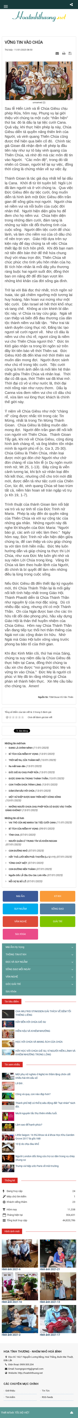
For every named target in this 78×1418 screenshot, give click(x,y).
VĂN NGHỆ (20, 921)
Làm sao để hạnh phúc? (28, 1124)
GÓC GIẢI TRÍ (13, 984)
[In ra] (64, 53)
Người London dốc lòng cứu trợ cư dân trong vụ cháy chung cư (45, 1158)
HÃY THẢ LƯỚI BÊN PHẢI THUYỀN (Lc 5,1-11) (32, 856)
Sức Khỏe (20, 934)
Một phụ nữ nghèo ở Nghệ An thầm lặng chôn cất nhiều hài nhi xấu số (43, 1076)
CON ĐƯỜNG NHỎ (18, 850)
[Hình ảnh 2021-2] (20, 1319)
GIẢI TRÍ (57, 921)
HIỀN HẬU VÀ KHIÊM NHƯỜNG (32, 1031)
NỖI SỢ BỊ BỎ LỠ (17, 881)
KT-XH (57, 896)
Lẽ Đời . (19, 1083)
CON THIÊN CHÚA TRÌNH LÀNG (25, 784)
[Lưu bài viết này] (70, 53)
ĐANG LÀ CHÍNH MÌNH (20, 747)
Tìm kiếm (10, 1397)
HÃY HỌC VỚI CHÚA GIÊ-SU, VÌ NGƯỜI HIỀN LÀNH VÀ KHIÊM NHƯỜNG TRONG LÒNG (45, 1052)
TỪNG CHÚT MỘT (18, 863)
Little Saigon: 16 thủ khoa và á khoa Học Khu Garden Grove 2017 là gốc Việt (44, 1136)
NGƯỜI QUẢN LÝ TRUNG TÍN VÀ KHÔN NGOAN (33, 841)
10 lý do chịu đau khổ (27, 1144)
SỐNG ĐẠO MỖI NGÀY (18, 969)
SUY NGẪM (20, 908)
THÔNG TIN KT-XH (16, 954)
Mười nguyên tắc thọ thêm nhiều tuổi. (36, 1113)
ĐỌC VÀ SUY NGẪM (16, 961)
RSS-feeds (47, 1397)
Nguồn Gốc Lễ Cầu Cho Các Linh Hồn (27, 875)
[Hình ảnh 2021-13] (58, 1286)
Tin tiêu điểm (12, 1001)
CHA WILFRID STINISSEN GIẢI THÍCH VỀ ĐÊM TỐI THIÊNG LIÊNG (43, 1013)
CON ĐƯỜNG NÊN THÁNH (22, 869)
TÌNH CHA (14, 834)
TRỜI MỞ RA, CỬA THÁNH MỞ (24, 760)
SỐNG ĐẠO (57, 908)
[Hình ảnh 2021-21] (58, 1253)
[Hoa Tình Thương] (39, 16)
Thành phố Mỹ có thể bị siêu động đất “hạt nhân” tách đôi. (45, 1105)
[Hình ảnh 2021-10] (20, 1286)
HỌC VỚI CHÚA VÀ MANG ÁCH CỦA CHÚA (39, 1041)
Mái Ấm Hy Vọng (15, 947)
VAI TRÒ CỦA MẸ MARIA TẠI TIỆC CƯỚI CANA (32, 822)
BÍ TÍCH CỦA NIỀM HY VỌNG (23, 754)
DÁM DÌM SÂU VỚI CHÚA (21, 790)
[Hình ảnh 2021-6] (20, 1253)
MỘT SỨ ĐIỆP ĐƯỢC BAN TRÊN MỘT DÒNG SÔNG (35, 797)
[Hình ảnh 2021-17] (58, 1319)
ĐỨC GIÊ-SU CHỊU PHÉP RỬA (23, 772)
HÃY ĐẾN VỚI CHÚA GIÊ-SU (30, 1021)
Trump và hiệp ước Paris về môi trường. (37, 1166)
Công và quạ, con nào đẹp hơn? (33, 1094)
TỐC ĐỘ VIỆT (22, 1412)
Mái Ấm (20, 896)
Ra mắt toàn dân (17, 766)
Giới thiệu (10, 1390)
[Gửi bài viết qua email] (58, 53)
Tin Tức (46, 1390)
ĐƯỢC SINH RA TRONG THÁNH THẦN (28, 778)
